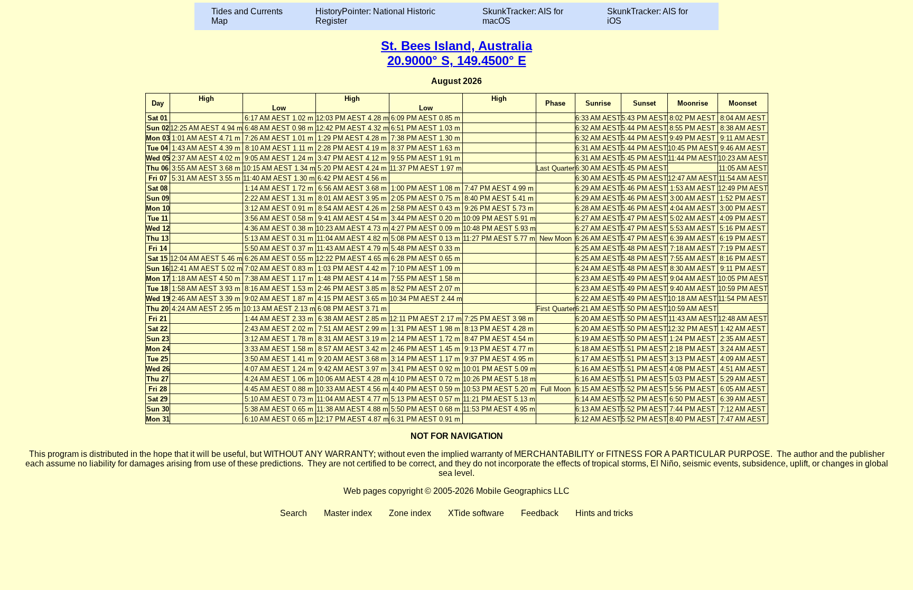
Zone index (410, 513)
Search (293, 513)
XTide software (476, 513)
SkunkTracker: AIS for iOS (647, 16)
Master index (348, 513)
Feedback (539, 513)
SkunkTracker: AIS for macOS (522, 16)
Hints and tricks (604, 513)
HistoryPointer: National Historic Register (375, 16)
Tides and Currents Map (247, 16)
